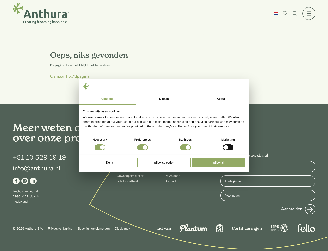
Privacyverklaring (60, 229)
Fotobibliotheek (128, 181)
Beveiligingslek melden (94, 229)
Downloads (172, 176)
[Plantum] (193, 231)
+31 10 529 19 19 (39, 157)
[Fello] (306, 231)
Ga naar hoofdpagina (70, 77)
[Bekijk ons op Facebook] (16, 181)
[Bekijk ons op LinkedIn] (33, 181)
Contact (170, 181)
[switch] (142, 147)
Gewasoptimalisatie (130, 176)
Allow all (218, 162)
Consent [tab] (107, 99)
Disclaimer (122, 229)
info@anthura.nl (36, 168)
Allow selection (164, 162)
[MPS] (279, 231)
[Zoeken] (295, 13)
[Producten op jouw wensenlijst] (285, 13)
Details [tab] (164, 99)
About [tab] (221, 99)
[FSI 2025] (219, 231)
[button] (276, 13)
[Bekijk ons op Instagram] (24, 181)
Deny (109, 162)
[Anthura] (41, 13)
